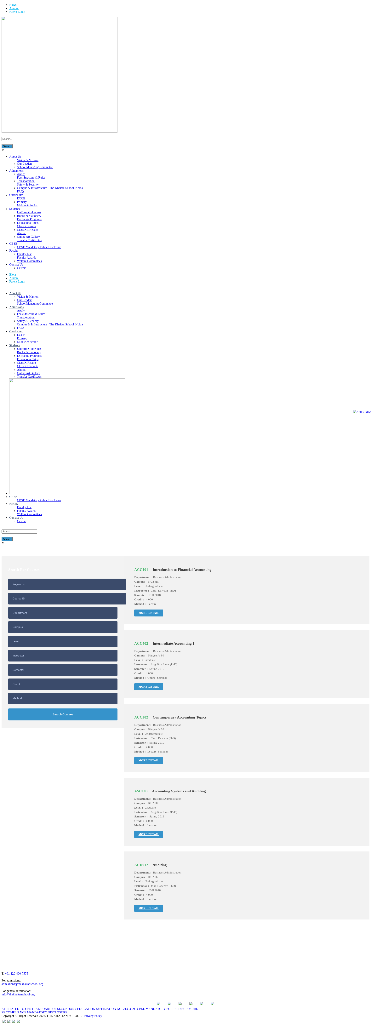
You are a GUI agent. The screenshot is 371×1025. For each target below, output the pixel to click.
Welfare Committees (29, 261)
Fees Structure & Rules (31, 177)
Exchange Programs (29, 219)
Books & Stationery (29, 215)
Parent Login (17, 11)
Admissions (16, 170)
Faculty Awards (26, 257)
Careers (21, 268)
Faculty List (24, 254)
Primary (22, 201)
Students (14, 208)
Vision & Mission (27, 160)
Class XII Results (27, 229)
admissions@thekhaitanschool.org (22, 984)
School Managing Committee (35, 167)
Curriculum (16, 195)
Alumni (14, 8)
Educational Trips (27, 222)
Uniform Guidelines (29, 212)
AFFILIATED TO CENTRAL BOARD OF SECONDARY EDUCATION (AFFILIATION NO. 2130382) (68, 1009)
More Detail (149, 612)
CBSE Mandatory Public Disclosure (39, 247)
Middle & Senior (27, 205)
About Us (15, 156)
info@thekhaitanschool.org (18, 994)
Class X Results (26, 226)
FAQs (20, 191)
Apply (21, 174)
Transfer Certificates (29, 240)
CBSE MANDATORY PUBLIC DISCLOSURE (167, 1009)
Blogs (12, 4)
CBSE (13, 243)
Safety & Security (28, 184)
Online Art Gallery (28, 236)
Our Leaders (24, 163)
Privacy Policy (93, 1015)
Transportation (26, 181)
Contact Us (16, 264)
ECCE (21, 198)
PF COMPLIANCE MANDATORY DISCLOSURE (34, 1012)
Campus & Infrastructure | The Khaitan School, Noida (50, 188)
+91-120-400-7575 (16, 973)
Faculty (13, 250)
